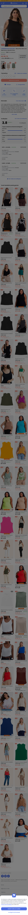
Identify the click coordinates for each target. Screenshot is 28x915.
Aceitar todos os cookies (14, 909)
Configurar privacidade (14, 912)
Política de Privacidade (6, 904)
